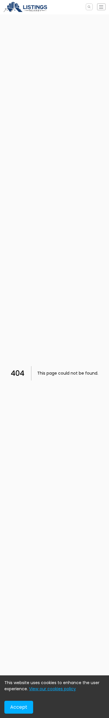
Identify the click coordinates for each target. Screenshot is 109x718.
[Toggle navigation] (101, 7)
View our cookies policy (52, 689)
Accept (18, 707)
